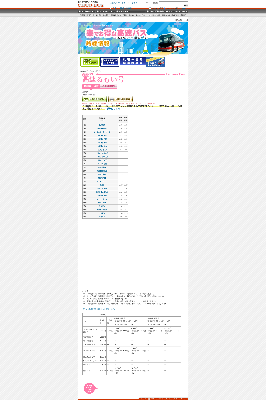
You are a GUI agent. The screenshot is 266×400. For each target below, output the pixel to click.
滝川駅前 (102, 213)
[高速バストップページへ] (90, 62)
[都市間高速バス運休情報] (109, 62)
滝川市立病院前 (102, 209)
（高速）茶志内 (102, 150)
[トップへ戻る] (91, 393)
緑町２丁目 (102, 202)
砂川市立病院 (102, 188)
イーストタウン (102, 199)
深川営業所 (102, 167)
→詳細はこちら (112, 108)
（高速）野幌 (102, 139)
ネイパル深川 (102, 164)
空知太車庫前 (102, 195)
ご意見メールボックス (119, 3)
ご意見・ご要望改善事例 (121, 8)
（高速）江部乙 (102, 160)
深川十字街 (102, 174)
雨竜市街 (102, 217)
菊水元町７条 (102, 135)
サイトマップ (137, 3)
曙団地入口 (102, 178)
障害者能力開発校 (102, 192)
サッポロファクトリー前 (102, 132)
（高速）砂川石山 (102, 157)
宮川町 (102, 185)
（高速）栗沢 (102, 142)
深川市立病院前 (102, 171)
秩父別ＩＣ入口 (102, 181)
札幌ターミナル (102, 128)
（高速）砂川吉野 (102, 153)
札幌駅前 (102, 125)
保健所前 (102, 206)
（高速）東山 (102, 146)
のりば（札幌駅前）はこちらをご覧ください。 (99, 309)
